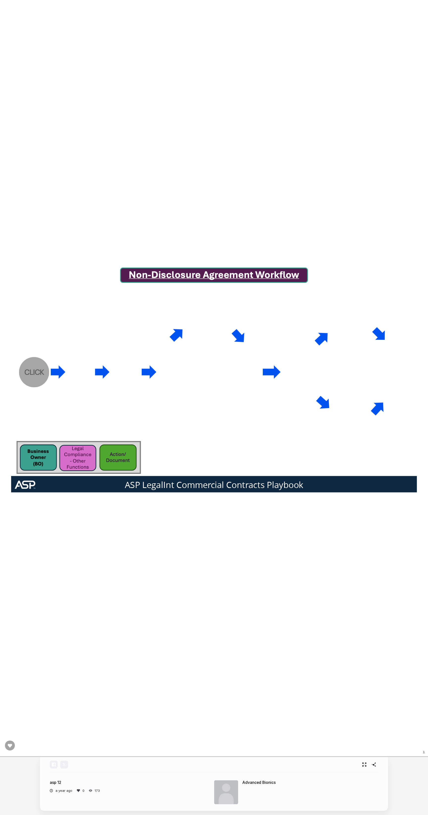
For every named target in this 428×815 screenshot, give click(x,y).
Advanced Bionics (259, 782)
